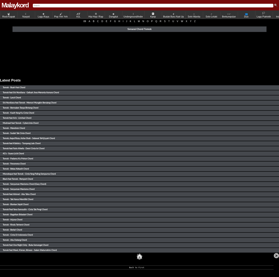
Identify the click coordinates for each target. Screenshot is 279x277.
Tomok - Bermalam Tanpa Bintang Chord (20, 108)
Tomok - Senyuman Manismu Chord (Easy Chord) (24, 184)
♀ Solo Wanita (194, 15)
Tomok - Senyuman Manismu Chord (19, 189)
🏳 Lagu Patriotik (264, 15)
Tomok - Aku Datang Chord (15, 240)
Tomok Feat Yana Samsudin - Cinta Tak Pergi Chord (25, 209)
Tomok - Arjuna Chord (12, 220)
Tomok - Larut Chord (12, 98)
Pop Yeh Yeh (61, 15)
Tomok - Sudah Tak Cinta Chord (17, 133)
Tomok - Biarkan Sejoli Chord (15, 204)
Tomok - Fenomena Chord (14, 164)
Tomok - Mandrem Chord (14, 128)
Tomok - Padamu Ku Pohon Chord (18, 159)
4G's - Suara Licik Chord (13, 154)
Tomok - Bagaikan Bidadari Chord (17, 215)
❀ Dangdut (113, 15)
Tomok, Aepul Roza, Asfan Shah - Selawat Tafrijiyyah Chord (29, 138)
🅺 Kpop (153, 15)
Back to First (136, 267)
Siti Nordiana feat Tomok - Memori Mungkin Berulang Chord (29, 103)
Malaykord (14, 5)
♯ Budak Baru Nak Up (173, 15)
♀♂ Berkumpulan (229, 15)
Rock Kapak (8, 15)
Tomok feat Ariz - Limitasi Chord (17, 118)
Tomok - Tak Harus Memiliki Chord (18, 199)
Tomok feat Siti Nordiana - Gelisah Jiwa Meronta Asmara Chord (31, 93)
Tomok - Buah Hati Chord (14, 87)
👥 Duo (246, 15)
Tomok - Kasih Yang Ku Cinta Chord (18, 113)
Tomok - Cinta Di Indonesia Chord (18, 235)
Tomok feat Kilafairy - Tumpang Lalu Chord (22, 143)
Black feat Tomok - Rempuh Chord (18, 179)
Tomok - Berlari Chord (12, 230)
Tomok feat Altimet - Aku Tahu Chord (19, 194)
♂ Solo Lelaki (211, 15)
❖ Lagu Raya (43, 15)
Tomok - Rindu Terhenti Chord (16, 225)
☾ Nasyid (26, 15)
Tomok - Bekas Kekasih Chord (16, 169)
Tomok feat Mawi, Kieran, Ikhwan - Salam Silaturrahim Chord (30, 250)
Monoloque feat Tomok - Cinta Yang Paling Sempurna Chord (29, 174)
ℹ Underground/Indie (133, 15)
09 (84, 21)
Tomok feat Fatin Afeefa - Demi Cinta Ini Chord (23, 148)
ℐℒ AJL (78, 15)
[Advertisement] (139, 55)
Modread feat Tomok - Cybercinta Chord (21, 123)
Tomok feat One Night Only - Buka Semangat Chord (25, 245)
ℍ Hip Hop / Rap (95, 15)
